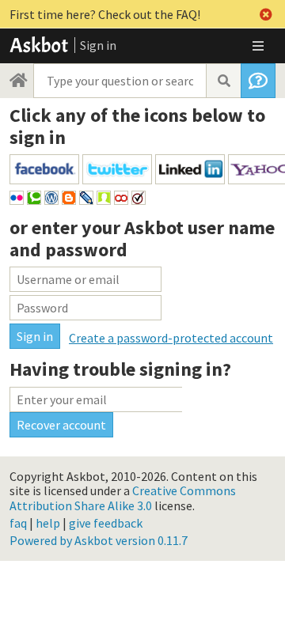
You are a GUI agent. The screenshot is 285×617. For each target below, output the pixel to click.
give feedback (105, 523)
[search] (223, 80)
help (48, 523)
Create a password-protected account (171, 338)
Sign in (98, 45)
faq (18, 523)
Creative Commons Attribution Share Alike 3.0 (123, 498)
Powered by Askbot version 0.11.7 (99, 540)
